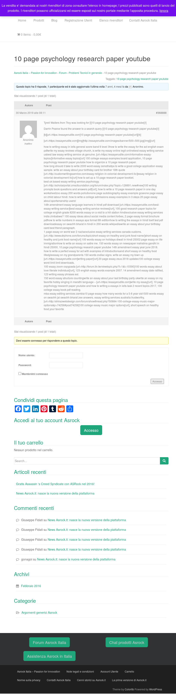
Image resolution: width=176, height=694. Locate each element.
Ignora (163, 10)
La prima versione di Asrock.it (129, 680)
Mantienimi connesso (35, 374)
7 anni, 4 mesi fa (114, 86)
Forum (63, 73)
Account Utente (109, 671)
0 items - (30, 34)
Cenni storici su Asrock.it (91, 680)
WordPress (155, 689)
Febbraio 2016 (31, 586)
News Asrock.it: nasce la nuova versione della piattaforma (55, 493)
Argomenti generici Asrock (39, 612)
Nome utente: (26, 355)
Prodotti (38, 20)
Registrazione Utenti (78, 20)
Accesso (157, 381)
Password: (25, 365)
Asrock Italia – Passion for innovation (35, 73)
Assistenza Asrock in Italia (49, 656)
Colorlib (129, 689)
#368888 (161, 112)
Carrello (129, 671)
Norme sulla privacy (28, 680)
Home (21, 20)
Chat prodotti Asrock (126, 642)
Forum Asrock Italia (49, 642)
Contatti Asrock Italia (143, 20)
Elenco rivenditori (111, 20)
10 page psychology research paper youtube (142, 79)
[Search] (164, 460)
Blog (53, 20)
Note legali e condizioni (80, 671)
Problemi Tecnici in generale (85, 73)
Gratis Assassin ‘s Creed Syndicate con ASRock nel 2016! (55, 484)
